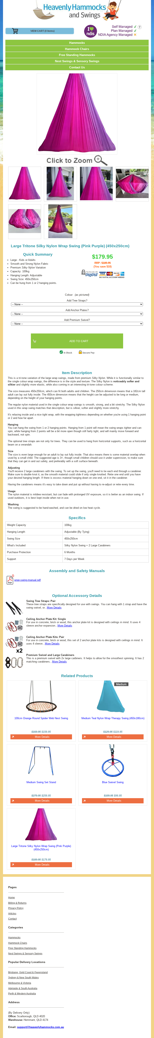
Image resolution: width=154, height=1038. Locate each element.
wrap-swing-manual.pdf (27, 580)
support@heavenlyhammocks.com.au (40, 1027)
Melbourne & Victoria (19, 983)
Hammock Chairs (77, 49)
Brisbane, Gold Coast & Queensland (28, 972)
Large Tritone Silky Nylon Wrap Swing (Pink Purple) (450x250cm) (41, 848)
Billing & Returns (17, 903)
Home (11, 897)
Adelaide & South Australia (22, 988)
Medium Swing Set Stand (41, 782)
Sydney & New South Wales (23, 977)
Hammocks (77, 42)
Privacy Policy (15, 908)
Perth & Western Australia (22, 993)
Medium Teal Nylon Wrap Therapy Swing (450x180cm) (112, 718)
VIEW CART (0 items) (42, 31)
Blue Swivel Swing (113, 782)
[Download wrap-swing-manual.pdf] (9, 580)
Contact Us (77, 67)
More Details (54, 607)
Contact (12, 918)
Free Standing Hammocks (77, 55)
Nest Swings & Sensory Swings (77, 61)
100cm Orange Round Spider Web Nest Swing (41, 718)
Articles (12, 913)
